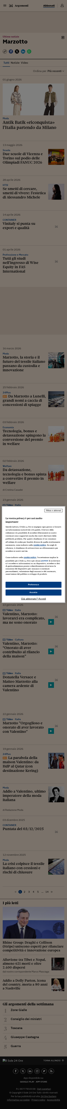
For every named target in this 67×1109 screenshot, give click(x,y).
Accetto (33, 592)
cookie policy (39, 545)
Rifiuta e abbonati (53, 510)
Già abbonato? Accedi (33, 598)
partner (44, 561)
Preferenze (33, 585)
